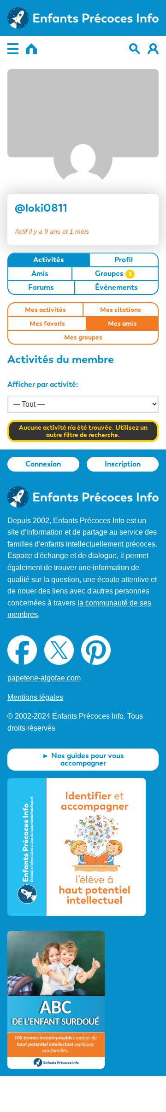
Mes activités (45, 309)
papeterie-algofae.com (44, 678)
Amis (39, 273)
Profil (123, 260)
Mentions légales (35, 697)
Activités (48, 260)
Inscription (123, 464)
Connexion (43, 464)
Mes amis (122, 323)
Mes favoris (47, 323)
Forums (41, 287)
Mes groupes (83, 337)
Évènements (116, 287)
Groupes (113, 273)
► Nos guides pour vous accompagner (83, 759)
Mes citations (120, 309)
